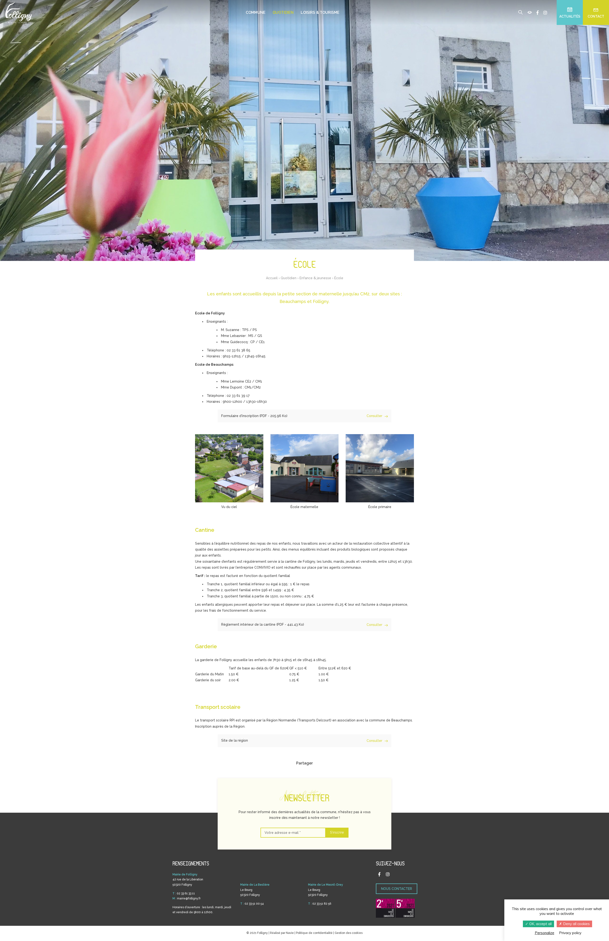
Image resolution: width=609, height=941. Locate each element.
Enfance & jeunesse (315, 278)
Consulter (375, 416)
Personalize (544, 933)
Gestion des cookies (349, 933)
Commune (255, 12)
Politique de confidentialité (314, 933)
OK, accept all (540, 924)
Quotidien (283, 12)
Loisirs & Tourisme (320, 12)
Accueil (272, 278)
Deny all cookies (576, 924)
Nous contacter (396, 889)
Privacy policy (570, 933)
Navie (290, 933)
